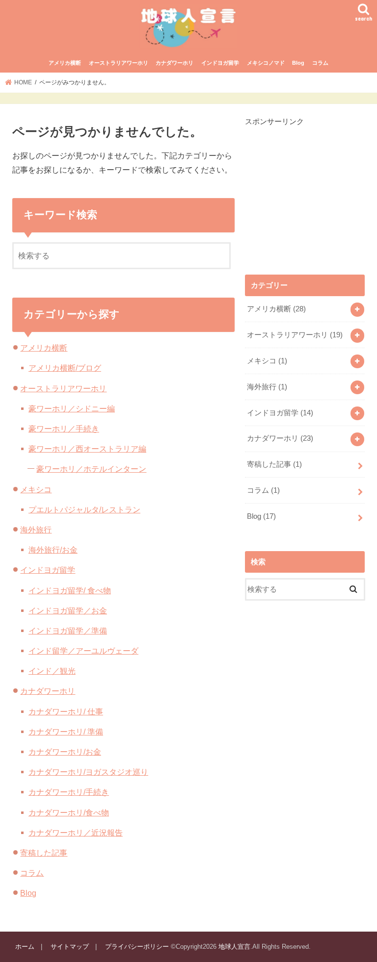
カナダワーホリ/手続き (68, 791)
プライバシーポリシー (137, 946)
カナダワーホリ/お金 (64, 751)
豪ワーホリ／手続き (63, 428)
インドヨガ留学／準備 (67, 630)
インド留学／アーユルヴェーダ (83, 650)
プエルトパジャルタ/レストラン (84, 509)
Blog (298, 63)
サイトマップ (70, 946)
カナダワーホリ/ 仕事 (65, 711)
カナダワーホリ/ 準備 (65, 731)
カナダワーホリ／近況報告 (75, 832)
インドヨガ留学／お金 (67, 610)
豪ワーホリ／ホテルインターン (91, 468)
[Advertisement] (311, 188)
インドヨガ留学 (220, 63)
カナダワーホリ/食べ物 (68, 812)
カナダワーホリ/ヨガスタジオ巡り (88, 771)
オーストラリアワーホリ (118, 63)
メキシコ (36, 489)
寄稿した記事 (43, 852)
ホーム (24, 946)
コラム (320, 63)
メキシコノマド (266, 63)
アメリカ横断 (65, 63)
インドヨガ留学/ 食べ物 (69, 590)
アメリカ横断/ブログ (64, 367)
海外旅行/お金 (53, 549)
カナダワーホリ (174, 63)
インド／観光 (52, 670)
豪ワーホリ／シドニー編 (71, 408)
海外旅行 (36, 529)
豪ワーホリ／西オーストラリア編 (87, 448)
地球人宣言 (234, 946)
